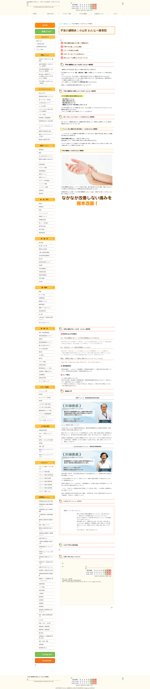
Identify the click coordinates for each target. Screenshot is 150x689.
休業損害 (41, 644)
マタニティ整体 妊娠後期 (45, 484)
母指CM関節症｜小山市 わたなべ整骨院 (46, 65)
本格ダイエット (43, 177)
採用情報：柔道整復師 (45, 117)
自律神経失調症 (43, 430)
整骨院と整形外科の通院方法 (46, 520)
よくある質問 (42, 106)
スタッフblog (39, 49)
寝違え (40, 203)
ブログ (115, 13)
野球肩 (40, 394)
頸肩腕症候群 (42, 219)
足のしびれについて (44, 322)
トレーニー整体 (43, 183)
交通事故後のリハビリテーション (46, 547)
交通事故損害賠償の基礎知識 (46, 574)
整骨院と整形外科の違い (45, 131)
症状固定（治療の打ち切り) (46, 570)
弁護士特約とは (43, 538)
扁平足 (40, 358)
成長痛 (40, 443)
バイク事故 (42, 587)
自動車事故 (42, 583)
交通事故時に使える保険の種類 (46, 510)
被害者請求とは (43, 647)
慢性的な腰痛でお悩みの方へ (46, 160)
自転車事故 (42, 590)
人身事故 (41, 593)
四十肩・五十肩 (43, 246)
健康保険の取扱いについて (46, 96)
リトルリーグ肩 (43, 391)
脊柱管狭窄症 (42, 311)
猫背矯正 (41, 193)
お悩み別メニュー (99, 13)
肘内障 (40, 265)
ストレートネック (43, 213)
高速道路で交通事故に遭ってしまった (46, 610)
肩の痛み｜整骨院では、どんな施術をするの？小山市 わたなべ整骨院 (46, 76)
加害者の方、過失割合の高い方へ (46, 562)
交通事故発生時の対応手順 (46, 501)
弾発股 (40, 339)
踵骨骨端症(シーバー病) (45, 368)
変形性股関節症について (45, 335)
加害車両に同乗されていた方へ (46, 557)
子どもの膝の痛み (43, 348)
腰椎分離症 (42, 304)
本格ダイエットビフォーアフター (46, 455)
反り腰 (40, 314)
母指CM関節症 (43, 275)
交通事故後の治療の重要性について (46, 505)
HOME (34, 13)
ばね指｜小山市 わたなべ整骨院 (46, 60)
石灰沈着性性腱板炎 (44, 255)
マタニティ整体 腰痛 (44, 471)
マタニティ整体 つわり (45, 491)
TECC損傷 (41, 278)
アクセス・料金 (67, 13)
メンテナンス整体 (43, 187)
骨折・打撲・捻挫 (43, 641)
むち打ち (41, 620)
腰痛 (40, 291)
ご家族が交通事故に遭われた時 (46, 542)
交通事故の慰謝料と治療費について (46, 534)
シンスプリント (43, 417)
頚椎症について (43, 216)
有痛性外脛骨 (42, 377)
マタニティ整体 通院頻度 (45, 481)
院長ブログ (47, 31)
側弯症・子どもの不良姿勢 (46, 440)
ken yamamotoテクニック (45, 156)
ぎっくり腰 (42, 294)
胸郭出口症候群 (43, 249)
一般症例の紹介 (40, 43)
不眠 (40, 436)
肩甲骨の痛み (42, 226)
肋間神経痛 (42, 232)
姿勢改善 (41, 190)
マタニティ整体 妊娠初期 (45, 488)
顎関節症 (41, 206)
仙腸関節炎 (42, 298)
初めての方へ (50, 13)
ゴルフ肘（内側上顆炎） (45, 404)
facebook (46, 661)
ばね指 (40, 281)
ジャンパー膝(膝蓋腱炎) (45, 413)
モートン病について (44, 381)
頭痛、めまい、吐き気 (45, 623)
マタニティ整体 (43, 167)
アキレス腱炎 (42, 361)
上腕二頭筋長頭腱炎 (44, 252)
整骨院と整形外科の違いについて (46, 529)
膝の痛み (41, 633)
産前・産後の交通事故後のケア (46, 615)
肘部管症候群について (45, 262)
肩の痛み (41, 242)
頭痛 (40, 210)
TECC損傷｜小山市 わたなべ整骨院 (46, 82)
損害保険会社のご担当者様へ (46, 121)
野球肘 (40, 400)
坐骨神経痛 (42, 164)
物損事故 (41, 596)
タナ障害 (41, 355)
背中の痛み (42, 229)
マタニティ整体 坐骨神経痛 (46, 475)
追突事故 (41, 606)
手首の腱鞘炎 (42, 268)
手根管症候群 (42, 271)
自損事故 (41, 600)
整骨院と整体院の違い (45, 139)
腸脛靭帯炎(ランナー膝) (45, 410)
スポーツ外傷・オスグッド (46, 420)
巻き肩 (40, 258)
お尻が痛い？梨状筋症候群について (46, 318)
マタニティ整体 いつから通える (46, 467)
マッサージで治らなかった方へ (46, 127)
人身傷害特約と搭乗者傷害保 (46, 515)
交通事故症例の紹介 (41, 46)
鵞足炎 (40, 352)
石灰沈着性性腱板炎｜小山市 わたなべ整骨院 (46, 70)
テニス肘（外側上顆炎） (45, 407)
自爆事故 (41, 603)
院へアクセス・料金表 (45, 99)
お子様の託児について (45, 103)
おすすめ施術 (83, 13)
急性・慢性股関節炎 (44, 332)
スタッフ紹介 (42, 114)
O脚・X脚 (41, 446)
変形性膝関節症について (45, 342)
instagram (47, 654)
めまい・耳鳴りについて (45, 433)
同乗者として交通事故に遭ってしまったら (46, 579)
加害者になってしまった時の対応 (46, 552)
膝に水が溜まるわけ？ (45, 345)
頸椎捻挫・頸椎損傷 (44, 626)
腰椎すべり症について (45, 307)
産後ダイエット (43, 174)
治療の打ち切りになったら (46, 567)
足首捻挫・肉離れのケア (45, 371)
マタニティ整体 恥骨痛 (45, 478)
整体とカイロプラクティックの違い (46, 135)
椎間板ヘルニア (43, 301)
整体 (40, 152)
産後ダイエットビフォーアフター (46, 450)
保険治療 (41, 149)
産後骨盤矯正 (42, 171)
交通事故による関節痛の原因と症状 (46, 637)
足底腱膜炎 (42, 374)
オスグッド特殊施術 (44, 180)
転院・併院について (44, 524)
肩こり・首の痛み (43, 223)
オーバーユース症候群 (45, 397)
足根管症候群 (42, 364)
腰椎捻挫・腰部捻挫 (44, 629)
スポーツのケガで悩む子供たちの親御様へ (46, 110)
